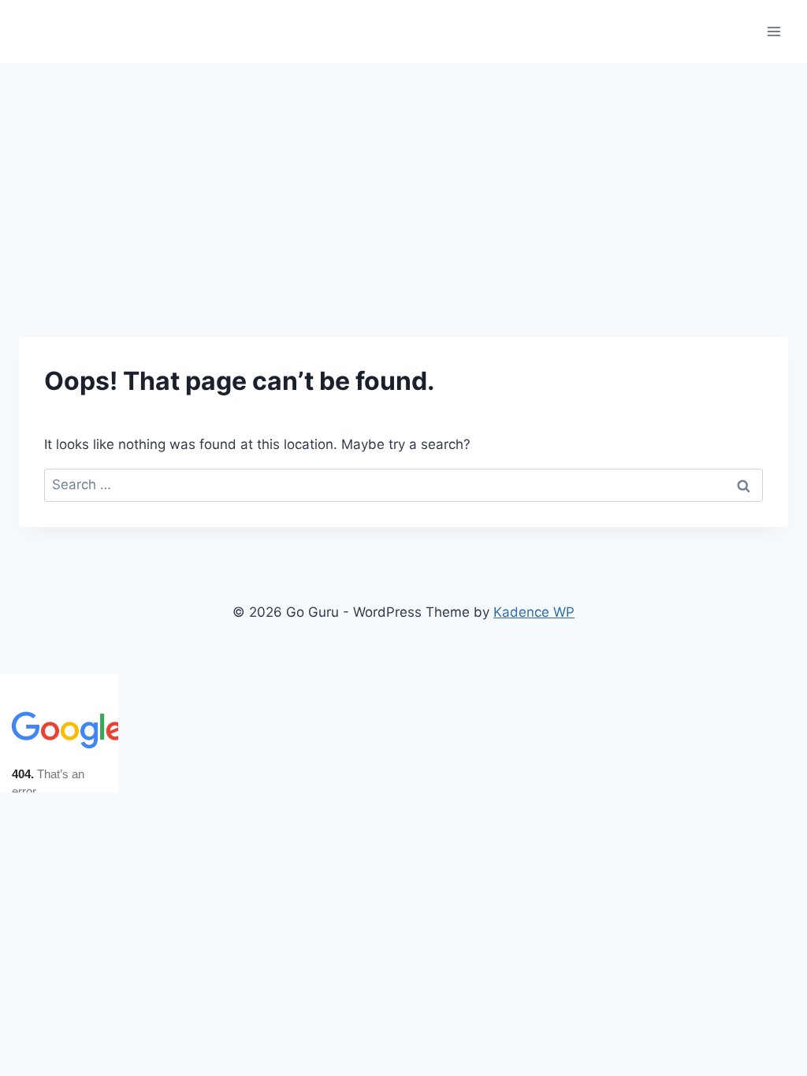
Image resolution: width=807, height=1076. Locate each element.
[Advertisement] (403, 181)
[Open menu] (773, 31)
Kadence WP (534, 612)
